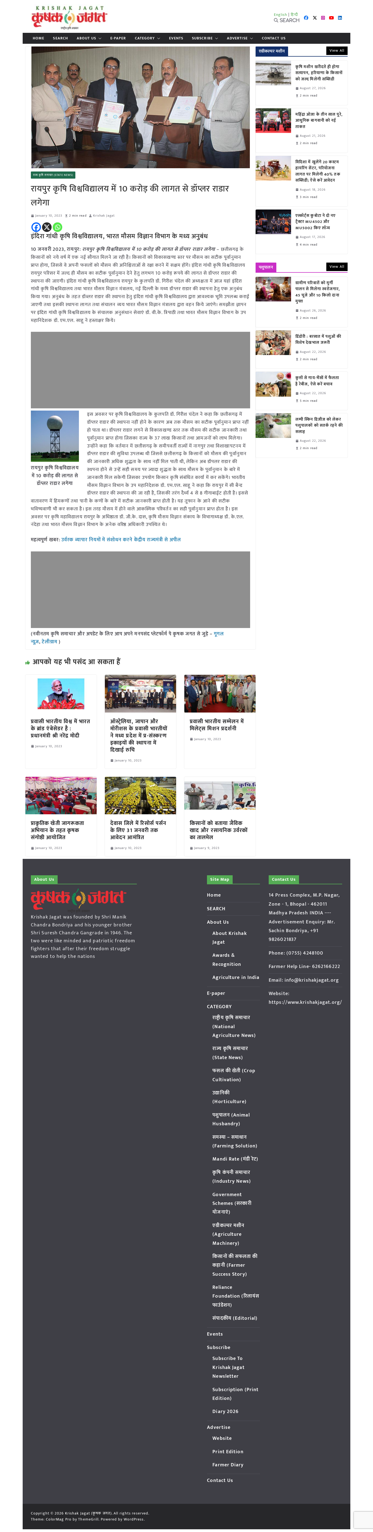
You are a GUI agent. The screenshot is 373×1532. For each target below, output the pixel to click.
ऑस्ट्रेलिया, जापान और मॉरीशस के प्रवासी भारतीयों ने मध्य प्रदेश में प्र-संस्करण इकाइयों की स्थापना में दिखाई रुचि (139, 736)
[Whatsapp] (57, 227)
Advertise (237, 38)
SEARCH (60, 38)
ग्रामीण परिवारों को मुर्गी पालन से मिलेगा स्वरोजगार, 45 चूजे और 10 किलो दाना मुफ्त (317, 292)
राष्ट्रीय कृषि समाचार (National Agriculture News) (234, 1027)
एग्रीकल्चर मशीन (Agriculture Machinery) (228, 1235)
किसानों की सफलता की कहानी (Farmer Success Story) (234, 1265)
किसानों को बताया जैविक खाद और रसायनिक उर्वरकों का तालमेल (219, 830)
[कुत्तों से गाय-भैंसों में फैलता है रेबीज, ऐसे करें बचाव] (273, 391)
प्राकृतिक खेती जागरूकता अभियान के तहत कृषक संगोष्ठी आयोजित (57, 830)
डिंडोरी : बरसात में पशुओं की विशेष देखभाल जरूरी (318, 340)
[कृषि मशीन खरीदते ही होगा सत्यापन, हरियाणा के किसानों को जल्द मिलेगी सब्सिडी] (273, 83)
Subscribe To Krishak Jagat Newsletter (228, 1367)
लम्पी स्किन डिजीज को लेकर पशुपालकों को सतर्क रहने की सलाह (319, 426)
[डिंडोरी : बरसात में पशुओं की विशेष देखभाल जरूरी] (273, 349)
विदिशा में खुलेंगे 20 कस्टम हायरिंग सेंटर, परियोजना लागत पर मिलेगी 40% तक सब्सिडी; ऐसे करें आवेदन (318, 171)
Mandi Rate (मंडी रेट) (235, 1159)
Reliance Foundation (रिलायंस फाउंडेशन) (235, 1296)
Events (176, 38)
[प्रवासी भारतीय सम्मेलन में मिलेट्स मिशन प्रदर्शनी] (220, 679)
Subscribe (202, 38)
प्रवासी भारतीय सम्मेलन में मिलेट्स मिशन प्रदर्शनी (217, 725)
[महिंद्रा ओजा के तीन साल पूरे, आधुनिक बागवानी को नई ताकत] (273, 130)
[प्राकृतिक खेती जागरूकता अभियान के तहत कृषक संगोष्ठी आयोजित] (61, 781)
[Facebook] (36, 227)
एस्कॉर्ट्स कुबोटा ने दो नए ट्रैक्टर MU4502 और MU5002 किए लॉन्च (315, 222)
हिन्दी (294, 14)
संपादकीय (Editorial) (234, 1318)
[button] (99, 38)
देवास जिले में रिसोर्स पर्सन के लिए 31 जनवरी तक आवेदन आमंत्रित (138, 830)
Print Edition (227, 1452)
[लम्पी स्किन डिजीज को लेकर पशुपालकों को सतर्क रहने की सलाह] (273, 435)
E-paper (118, 38)
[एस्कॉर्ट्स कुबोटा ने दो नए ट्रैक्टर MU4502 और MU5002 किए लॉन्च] (273, 232)
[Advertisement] (140, 370)
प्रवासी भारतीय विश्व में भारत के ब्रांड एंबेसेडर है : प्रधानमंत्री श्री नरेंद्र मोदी (60, 728)
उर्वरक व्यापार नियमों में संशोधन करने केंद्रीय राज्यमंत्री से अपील (121, 540)
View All (337, 50)
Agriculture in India (235, 977)
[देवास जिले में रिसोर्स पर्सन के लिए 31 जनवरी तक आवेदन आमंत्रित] (140, 781)
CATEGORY (145, 38)
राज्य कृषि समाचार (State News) (53, 175)
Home (38, 38)
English (281, 14)
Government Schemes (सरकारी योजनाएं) (231, 1204)
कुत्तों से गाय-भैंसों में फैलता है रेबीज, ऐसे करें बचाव (317, 381)
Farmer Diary (228, 1465)
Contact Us (274, 38)
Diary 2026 (225, 1412)
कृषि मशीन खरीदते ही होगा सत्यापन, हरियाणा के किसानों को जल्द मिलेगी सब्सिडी (319, 73)
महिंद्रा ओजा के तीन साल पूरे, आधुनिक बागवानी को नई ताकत (319, 121)
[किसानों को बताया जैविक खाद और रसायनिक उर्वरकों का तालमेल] (220, 781)
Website (222, 1438)
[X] (47, 227)
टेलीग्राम (50, 642)
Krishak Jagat (104, 215)
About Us (86, 38)
